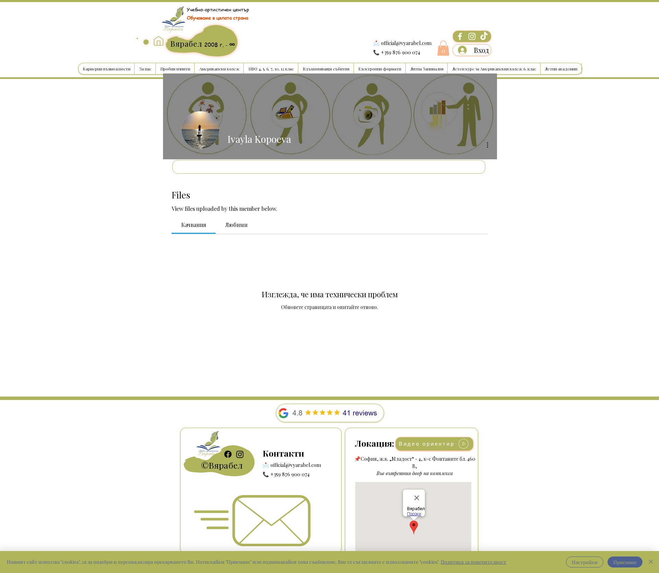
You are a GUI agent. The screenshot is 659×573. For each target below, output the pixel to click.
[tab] (194, 225)
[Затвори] (651, 562)
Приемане (625, 562)
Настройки (585, 562)
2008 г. (215, 44)
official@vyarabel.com (406, 42)
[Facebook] (460, 36)
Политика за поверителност (473, 562)
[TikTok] (484, 36)
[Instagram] (472, 36)
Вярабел (226, 465)
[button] (443, 48)
